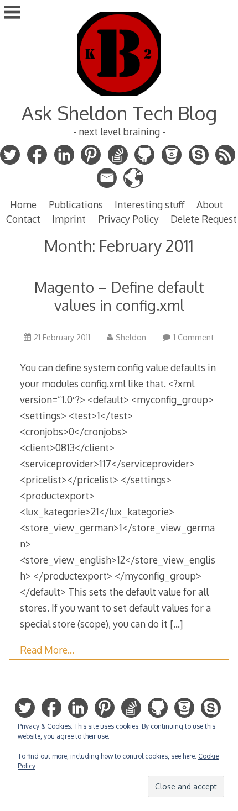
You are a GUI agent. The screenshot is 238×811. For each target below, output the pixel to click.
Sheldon (131, 337)
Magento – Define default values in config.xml (119, 296)
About (209, 204)
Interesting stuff (149, 204)
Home (23, 204)
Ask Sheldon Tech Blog (119, 113)
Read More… (47, 650)
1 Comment (193, 337)
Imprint (69, 219)
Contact (23, 219)
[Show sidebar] (12, 13)
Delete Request (203, 219)
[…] (176, 624)
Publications (76, 204)
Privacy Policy (128, 219)
